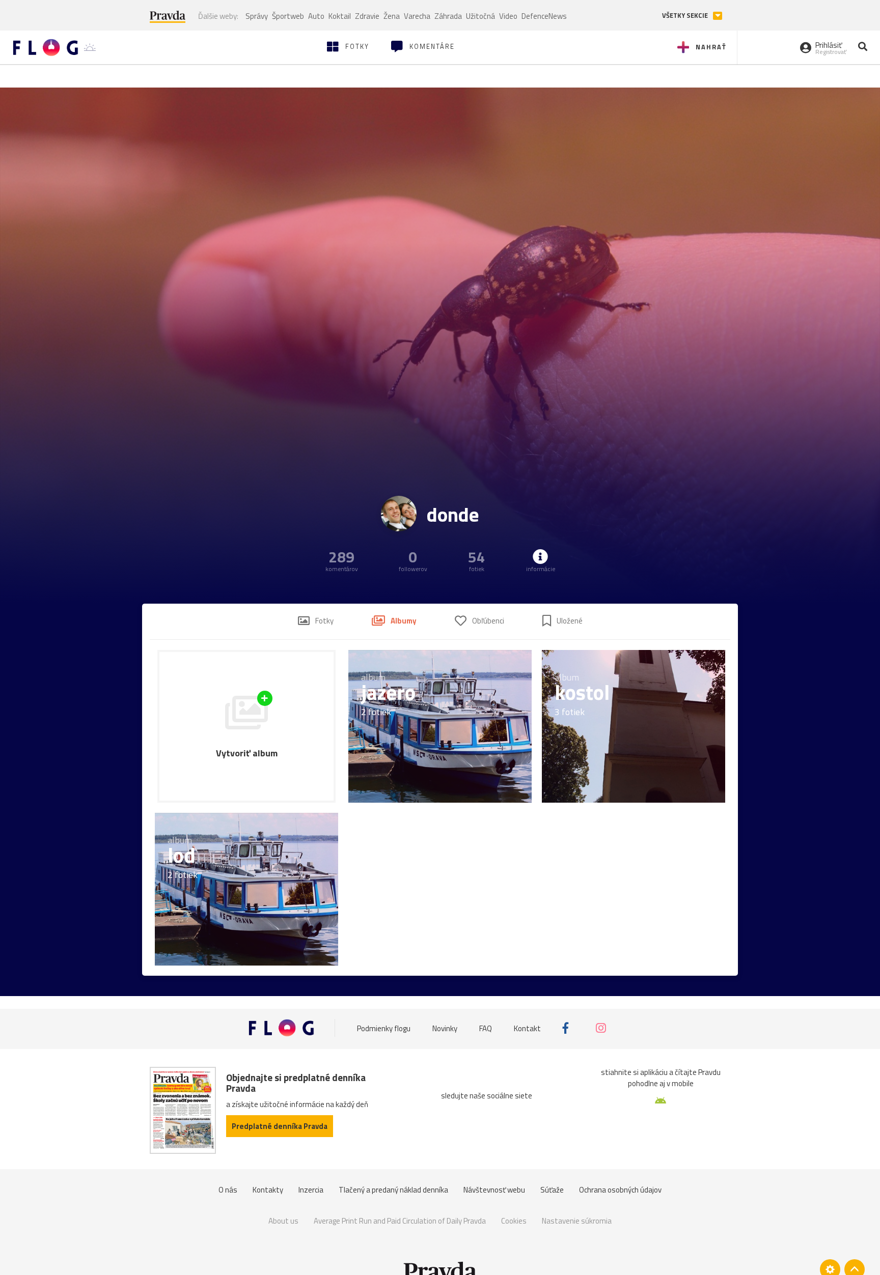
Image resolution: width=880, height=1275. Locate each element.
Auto (316, 16)
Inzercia (310, 1189)
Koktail (339, 16)
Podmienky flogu (383, 1028)
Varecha (417, 16)
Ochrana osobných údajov (620, 1189)
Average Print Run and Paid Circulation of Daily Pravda (400, 1220)
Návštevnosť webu (494, 1189)
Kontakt (527, 1028)
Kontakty (268, 1189)
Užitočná (480, 16)
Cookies (514, 1220)
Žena (391, 16)
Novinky (444, 1028)
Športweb (288, 16)
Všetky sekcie (685, 15)
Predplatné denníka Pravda (279, 1126)
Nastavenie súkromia (577, 1220)
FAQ (485, 1028)
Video (508, 16)
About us (283, 1220)
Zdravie (367, 16)
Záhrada (448, 16)
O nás (227, 1189)
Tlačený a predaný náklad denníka (393, 1189)
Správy (256, 16)
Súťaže (552, 1189)
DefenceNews (544, 16)
